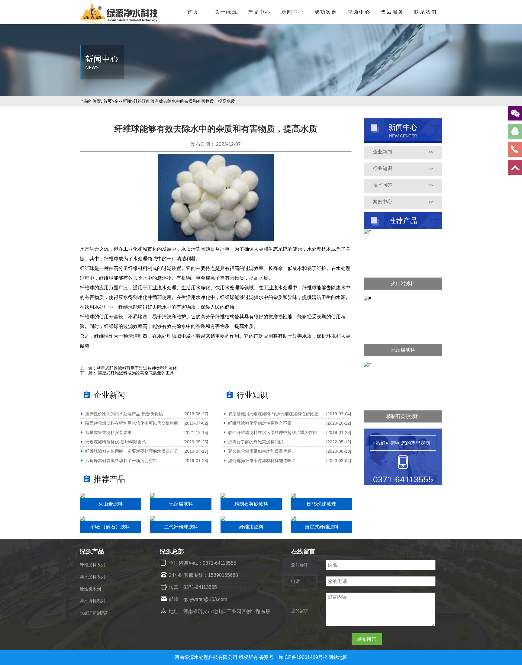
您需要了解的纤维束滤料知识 (255, 441)
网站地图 (338, 657)
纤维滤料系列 (92, 564)
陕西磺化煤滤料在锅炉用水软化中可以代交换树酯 (131, 423)
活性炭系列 (90, 588)
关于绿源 (226, 11)
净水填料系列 (92, 601)
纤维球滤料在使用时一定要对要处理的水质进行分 (131, 451)
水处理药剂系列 (94, 613)
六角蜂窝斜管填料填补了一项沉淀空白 (121, 460)
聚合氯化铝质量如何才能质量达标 (260, 451)
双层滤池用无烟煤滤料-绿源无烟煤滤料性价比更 (273, 413)
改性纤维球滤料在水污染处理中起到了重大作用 (272, 432)
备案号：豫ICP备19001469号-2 (293, 657)
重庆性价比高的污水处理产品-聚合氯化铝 (124, 413)
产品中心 (259, 11)
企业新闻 (122, 101)
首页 (193, 11)
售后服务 (392, 11)
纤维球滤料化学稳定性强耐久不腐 (260, 423)
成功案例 (325, 11)
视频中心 (359, 11)
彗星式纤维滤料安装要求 (108, 432)
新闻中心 (292, 11)
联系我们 (425, 11)
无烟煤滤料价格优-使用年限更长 (115, 441)
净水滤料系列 (92, 576)
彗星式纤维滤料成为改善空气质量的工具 (135, 373)
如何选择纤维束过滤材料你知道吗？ (262, 460)
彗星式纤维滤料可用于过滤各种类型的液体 (137, 368)
